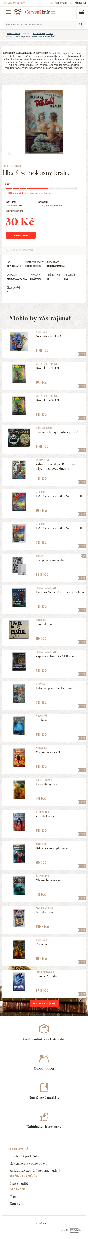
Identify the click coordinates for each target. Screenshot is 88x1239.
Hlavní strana (13, 33)
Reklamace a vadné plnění (28, 1163)
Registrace (61, 3)
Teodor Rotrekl (14, 205)
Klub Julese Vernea (17, 278)
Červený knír (34, 11)
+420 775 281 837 (16, 3)
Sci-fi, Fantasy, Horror (43, 33)
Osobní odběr (20, 1183)
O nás (14, 1197)
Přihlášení (80, 3)
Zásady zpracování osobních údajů (35, 1170)
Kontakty (16, 1204)
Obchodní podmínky (24, 1156)
